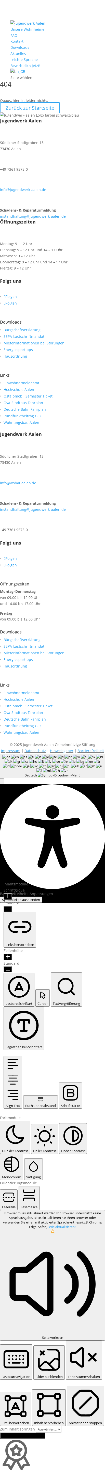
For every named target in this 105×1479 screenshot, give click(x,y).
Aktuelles (18, 53)
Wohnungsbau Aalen (21, 422)
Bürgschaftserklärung (22, 329)
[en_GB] (17, 71)
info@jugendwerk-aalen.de (23, 189)
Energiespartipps (18, 349)
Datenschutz (35, 750)
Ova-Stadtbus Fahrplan (23, 402)
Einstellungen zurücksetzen (22, 1435)
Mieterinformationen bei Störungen (34, 343)
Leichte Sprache (24, 59)
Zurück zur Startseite (30, 107)
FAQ (13, 35)
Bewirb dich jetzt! (25, 65)
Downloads (19, 47)
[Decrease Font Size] (8, 909)
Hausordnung (15, 356)
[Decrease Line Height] (8, 969)
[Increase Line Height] (8, 957)
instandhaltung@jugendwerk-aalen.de (33, 216)
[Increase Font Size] (8, 896)
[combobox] (52, 766)
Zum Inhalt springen (18, 1429)
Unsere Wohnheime (27, 29)
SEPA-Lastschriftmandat (24, 336)
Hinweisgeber (61, 750)
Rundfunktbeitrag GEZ (23, 416)
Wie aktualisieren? (62, 1226)
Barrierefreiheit (90, 750)
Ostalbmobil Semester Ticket (28, 396)
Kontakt (16, 41)
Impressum (10, 750)
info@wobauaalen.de (18, 483)
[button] (2, 781)
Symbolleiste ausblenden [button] (21, 899)
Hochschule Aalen (19, 389)
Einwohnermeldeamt (21, 382)
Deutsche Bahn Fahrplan (25, 409)
